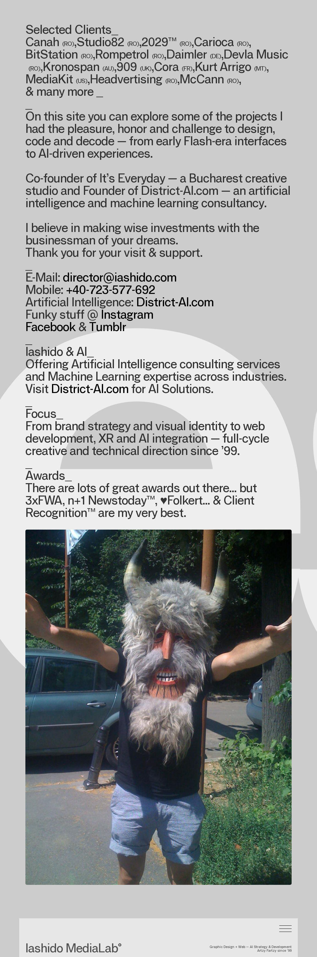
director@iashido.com (119, 279)
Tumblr (107, 328)
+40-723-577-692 (110, 291)
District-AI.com (175, 303)
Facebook (50, 328)
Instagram (127, 316)
